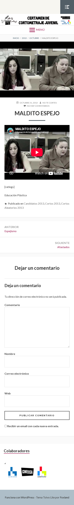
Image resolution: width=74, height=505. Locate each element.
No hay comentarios (38, 106)
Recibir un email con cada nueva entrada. (33, 426)
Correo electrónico (16, 373)
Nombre (9, 353)
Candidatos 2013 (34, 203)
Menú (40, 29)
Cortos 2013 (52, 203)
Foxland (64, 497)
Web (7, 393)
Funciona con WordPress (19, 497)
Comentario (12, 305)
